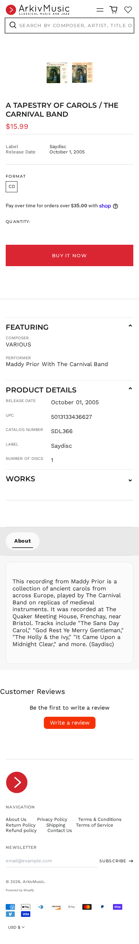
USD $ (14, 927)
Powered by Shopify (20, 890)
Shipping (55, 825)
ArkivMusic (33, 881)
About (22, 541)
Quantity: (18, 221)
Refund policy (21, 830)
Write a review (69, 722)
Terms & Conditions (100, 819)
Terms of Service (94, 825)
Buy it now (69, 255)
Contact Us (59, 830)
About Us (16, 819)
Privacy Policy (52, 819)
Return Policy (21, 825)
